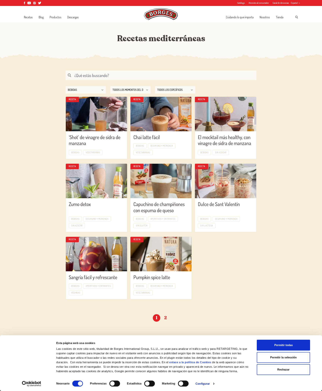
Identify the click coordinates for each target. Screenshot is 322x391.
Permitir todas (283, 345)
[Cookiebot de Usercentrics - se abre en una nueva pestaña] (31, 384)
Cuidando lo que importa (240, 17)
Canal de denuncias (281, 2)
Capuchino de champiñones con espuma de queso (159, 207)
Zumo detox (80, 204)
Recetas (28, 17)
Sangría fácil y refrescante (93, 277)
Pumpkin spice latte (151, 277)
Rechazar (283, 369)
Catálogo (241, 2)
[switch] (114, 384)
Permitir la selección (283, 357)
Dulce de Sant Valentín (219, 204)
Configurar (202, 383)
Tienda (279, 17)
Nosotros (265, 17)
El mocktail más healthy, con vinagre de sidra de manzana (224, 140)
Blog (41, 17)
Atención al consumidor (259, 2)
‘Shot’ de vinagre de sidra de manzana (94, 140)
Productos (55, 17)
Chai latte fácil (146, 137)
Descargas (73, 17)
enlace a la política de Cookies (190, 362)
